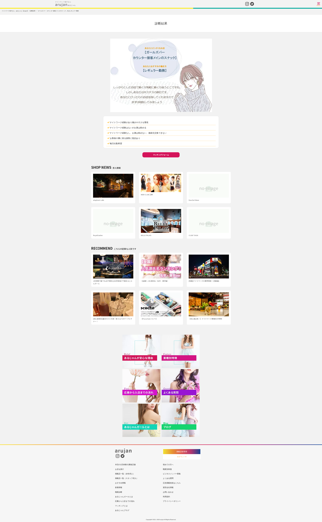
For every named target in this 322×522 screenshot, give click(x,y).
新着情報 (118, 487)
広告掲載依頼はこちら (172, 483)
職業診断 (118, 492)
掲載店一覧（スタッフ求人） (126, 478)
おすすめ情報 (120, 483)
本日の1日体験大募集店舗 (125, 465)
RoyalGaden (98, 235)
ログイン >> (182, 457)
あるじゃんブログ (122, 510)
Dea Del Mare (194, 200)
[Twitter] (252, 4)
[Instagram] (247, 4)
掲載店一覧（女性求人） (125, 474)
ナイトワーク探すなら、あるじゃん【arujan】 (15, 11)
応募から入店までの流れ (125, 501)
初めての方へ (168, 465)
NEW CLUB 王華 (147, 194)
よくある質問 (168, 478)
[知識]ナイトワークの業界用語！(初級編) (204, 281)
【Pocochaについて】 (149, 319)
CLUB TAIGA (193, 235)
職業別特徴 (167, 469)
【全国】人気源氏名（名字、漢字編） (155, 281)
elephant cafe (98, 200)
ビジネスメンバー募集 (172, 474)
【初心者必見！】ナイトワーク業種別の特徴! (205, 319)
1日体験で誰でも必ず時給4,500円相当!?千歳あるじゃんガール (112, 282)
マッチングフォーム (161, 155)
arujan (162, 519)
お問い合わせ (168, 492)
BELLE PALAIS (146, 235)
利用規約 (166, 497)
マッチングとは (121, 506)
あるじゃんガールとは (124, 497)
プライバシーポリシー (172, 501)
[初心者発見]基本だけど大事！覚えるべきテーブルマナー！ (112, 320)
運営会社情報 (168, 487)
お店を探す (119, 469)
